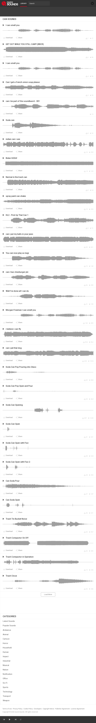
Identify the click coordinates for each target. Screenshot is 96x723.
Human (6, 652)
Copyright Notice (48, 709)
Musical (6, 665)
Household (7, 648)
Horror (5, 643)
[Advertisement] (48, 11)
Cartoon (6, 639)
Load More (48, 594)
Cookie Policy (28, 709)
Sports (5, 687)
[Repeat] (21, 719)
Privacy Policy (17, 709)
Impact (5, 656)
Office (5, 678)
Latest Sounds (9, 621)
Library (23, 3)
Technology (7, 692)
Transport (7, 696)
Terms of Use (7, 709)
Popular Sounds (9, 625)
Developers (38, 709)
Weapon (6, 700)
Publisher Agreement (62, 709)
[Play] (9, 719)
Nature (5, 670)
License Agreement (77, 709)
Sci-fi (5, 683)
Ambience (7, 630)
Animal (5, 634)
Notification (7, 674)
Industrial (6, 661)
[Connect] (92, 3)
